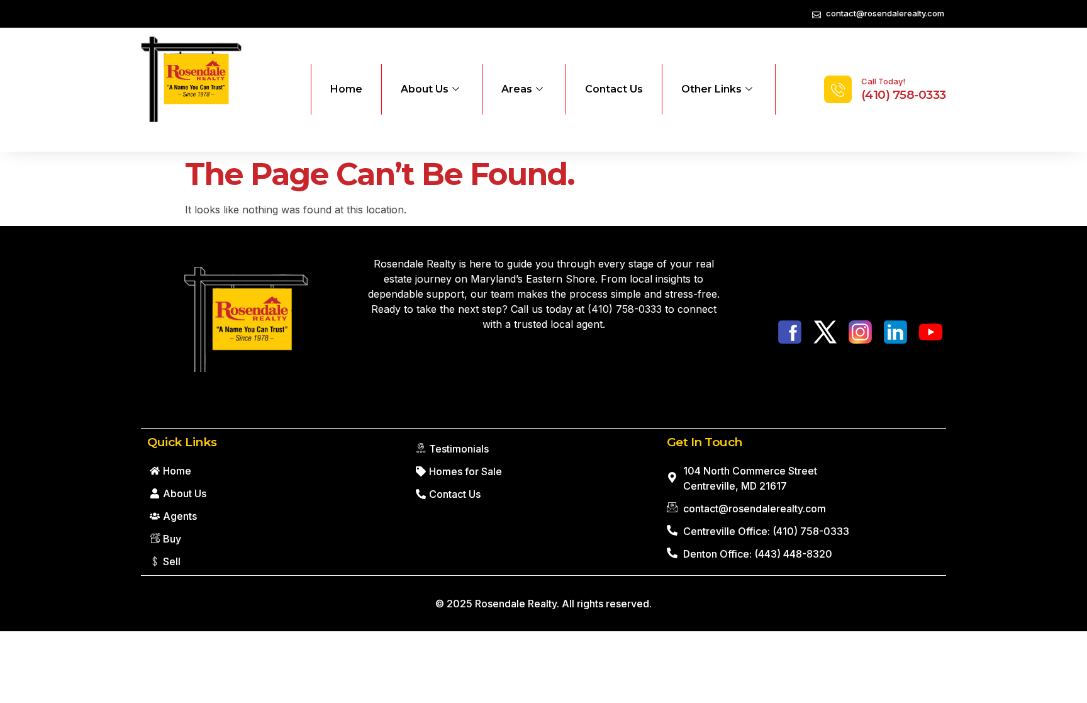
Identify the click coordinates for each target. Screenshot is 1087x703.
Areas (516, 89)
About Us (425, 89)
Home (346, 89)
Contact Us (614, 89)
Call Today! (883, 81)
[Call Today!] (838, 89)
